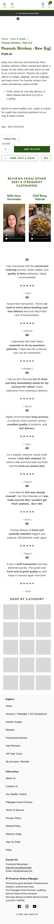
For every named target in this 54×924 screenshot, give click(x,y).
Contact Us (12, 786)
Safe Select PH (31, 914)
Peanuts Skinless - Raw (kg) (16, 42)
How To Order (13, 842)
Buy (46, 158)
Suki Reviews (13, 745)
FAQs (9, 850)
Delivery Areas (14, 834)
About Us (11, 778)
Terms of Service (15, 810)
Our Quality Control (16, 794)
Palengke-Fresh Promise (19, 802)
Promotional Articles (16, 738)
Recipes (10, 729)
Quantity (6, 143)
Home (4, 39)
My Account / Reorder (17, 761)
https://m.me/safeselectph (19, 867)
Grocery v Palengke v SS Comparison (26, 714)
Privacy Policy (13, 818)
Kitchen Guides (14, 722)
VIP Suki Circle (14, 753)
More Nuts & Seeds (22, 158)
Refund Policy (13, 826)
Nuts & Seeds (18, 39)
